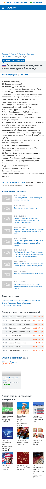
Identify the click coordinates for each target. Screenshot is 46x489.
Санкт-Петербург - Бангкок (18, 350)
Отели (8, 2)
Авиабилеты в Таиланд (11, 306)
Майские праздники (9, 75)
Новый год (24, 75)
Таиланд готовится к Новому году (26, 208)
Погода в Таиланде (10, 300)
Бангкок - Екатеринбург (17, 317)
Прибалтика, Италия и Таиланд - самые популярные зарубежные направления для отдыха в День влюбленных (28, 254)
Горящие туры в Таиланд (29, 300)
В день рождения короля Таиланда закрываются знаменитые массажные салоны (28, 286)
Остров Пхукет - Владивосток (19, 320)
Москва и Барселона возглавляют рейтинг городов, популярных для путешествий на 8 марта (26, 220)
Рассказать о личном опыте (13, 182)
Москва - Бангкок (15, 335)
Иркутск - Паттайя (15, 347)
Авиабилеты (21, 2)
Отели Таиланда (9, 303)
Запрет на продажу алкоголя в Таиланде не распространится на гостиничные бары (29, 232)
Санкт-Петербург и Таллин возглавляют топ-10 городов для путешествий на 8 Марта (28, 243)
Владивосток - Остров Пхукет (19, 324)
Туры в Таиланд (23, 303)
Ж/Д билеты (37, 2)
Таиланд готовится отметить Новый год (28, 274)
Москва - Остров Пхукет (17, 343)
